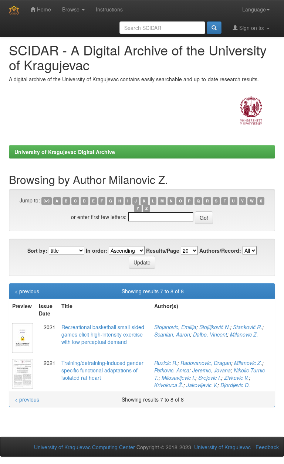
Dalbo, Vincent (210, 334)
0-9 (47, 201)
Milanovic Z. (244, 334)
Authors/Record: (220, 250)
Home (43, 9)
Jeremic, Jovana (211, 370)
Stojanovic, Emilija (175, 327)
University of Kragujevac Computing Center (84, 447)
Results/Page (162, 250)
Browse (71, 9)
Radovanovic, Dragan (205, 362)
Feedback (267, 447)
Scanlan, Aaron (172, 334)
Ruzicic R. (166, 362)
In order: (96, 250)
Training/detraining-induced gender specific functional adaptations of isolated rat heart (102, 370)
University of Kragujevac (222, 447)
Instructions (109, 9)
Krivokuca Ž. (168, 385)
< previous (27, 291)
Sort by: (37, 250)
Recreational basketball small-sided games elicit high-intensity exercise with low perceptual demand (102, 334)
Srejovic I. (209, 377)
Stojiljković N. (214, 327)
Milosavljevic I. (178, 377)
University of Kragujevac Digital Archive (64, 152)
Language (254, 9)
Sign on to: (252, 27)
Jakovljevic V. (201, 385)
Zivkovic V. (236, 377)
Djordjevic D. (235, 385)
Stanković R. (247, 327)
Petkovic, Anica (171, 370)
